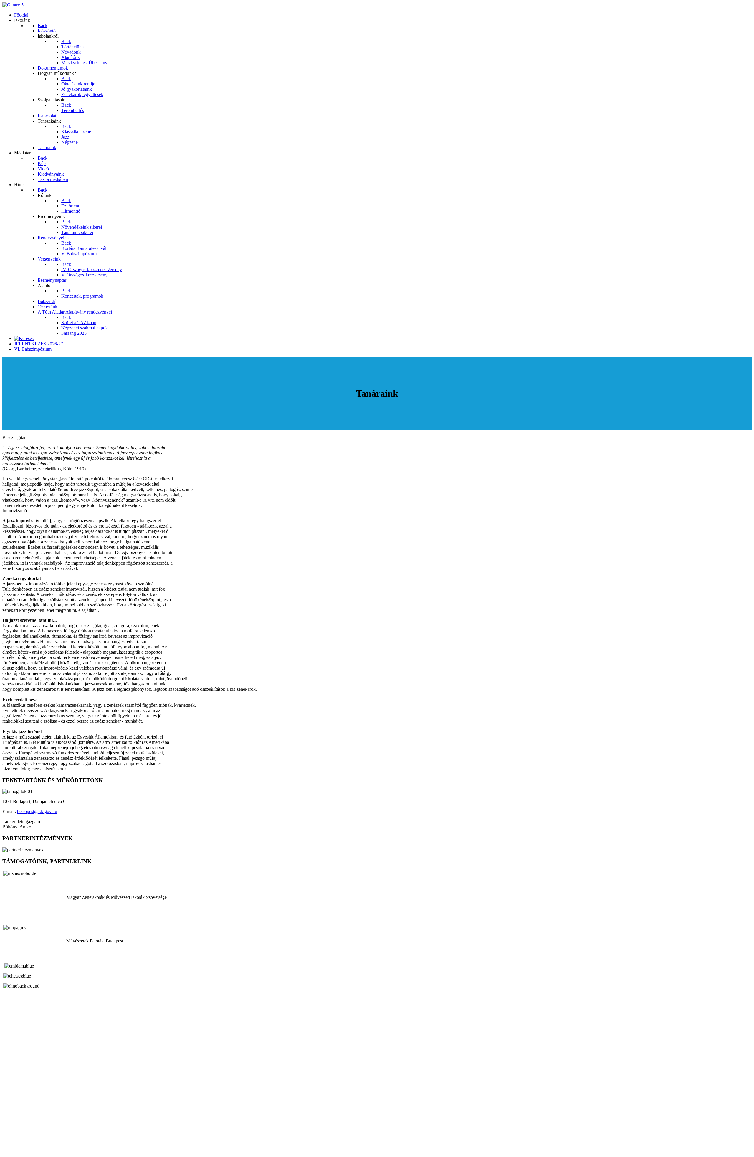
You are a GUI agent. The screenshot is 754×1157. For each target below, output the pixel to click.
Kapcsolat (11, 1139)
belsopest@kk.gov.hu (37, 811)
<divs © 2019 (15, 1149)
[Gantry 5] (13, 4)
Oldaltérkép (13, 1134)
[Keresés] (24, 338)
